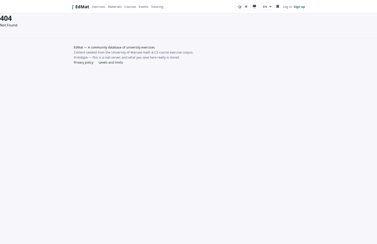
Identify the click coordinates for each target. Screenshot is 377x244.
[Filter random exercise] (245, 6)
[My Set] (277, 6)
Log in (287, 7)
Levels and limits (111, 62)
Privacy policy (83, 62)
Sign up (299, 7)
